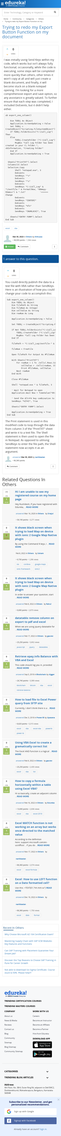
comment (24, 246)
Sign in (43, 1129)
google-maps (40, 564)
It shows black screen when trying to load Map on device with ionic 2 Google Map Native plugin (36, 533)
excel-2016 (37, 813)
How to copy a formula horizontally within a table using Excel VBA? (33, 784)
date (27, 915)
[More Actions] (54, 246)
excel (7, 228)
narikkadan (40, 457)
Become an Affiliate (41, 1024)
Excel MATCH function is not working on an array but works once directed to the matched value (35, 828)
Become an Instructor (42, 1020)
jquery (31, 647)
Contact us (9, 1029)
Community (9, 1038)
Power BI (40, 717)
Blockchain (41, 674)
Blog (6, 1033)
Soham (41, 553)
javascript (21, 647)
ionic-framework (23, 569)
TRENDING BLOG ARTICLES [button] (18, 1077)
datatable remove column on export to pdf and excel (34, 620)
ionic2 (37, 569)
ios (18, 564)
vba (15, 228)
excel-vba (37, 728)
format (37, 915)
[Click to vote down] (7, 54)
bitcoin (33, 685)
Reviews (8, 1024)
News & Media (10, 1020)
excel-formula (31, 869)
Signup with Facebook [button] (24, 1120)
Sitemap (8, 1042)
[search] (55, 12)
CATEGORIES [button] (11, 1071)
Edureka (50, 803)
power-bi (20, 733)
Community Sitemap (13, 1051)
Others (29, 236)
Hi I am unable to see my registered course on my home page (35, 495)
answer (11, 246)
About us (8, 1016)
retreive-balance (23, 690)
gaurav (50, 636)
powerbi (49, 728)
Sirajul (50, 513)
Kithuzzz (38, 236)
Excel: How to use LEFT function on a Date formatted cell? (36, 881)
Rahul (48, 604)
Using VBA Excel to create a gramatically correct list (33, 744)
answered (17, 457)
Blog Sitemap (10, 1047)
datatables (43, 647)
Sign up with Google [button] (23, 1111)
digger (51, 674)
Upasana (51, 717)
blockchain (21, 685)
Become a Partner (40, 1029)
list (34, 771)
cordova (27, 564)
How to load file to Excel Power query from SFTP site (35, 701)
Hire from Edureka (41, 1033)
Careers (36, 1016)
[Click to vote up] (7, 49)
